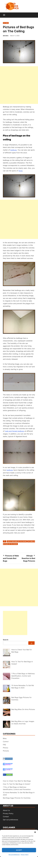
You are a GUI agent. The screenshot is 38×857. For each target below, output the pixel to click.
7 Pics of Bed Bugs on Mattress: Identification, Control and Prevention (17, 788)
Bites (5, 738)
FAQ (4, 745)
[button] (35, 832)
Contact (6, 817)
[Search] (31, 643)
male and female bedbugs (14, 431)
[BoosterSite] (8, 765)
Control (5, 741)
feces (21, 171)
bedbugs (13, 150)
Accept (19, 850)
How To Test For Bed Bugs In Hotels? (16, 784)
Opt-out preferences (14, 854)
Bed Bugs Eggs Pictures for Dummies (16, 798)
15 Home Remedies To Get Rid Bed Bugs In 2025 (18, 794)
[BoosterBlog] (8, 770)
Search (5, 640)
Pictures (5, 23)
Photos (5, 748)
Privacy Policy (25, 854)
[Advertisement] (19, 85)
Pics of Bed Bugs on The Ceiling (17, 541)
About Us (6, 810)
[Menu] (4, 15)
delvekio (5, 35)
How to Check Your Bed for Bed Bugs (17, 781)
